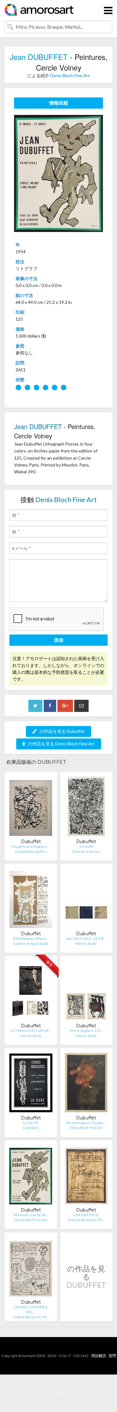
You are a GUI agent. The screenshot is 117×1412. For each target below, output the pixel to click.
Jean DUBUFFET (39, 56)
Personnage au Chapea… (86, 1122)
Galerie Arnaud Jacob (31, 943)
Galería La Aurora (86, 851)
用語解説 (98, 1355)
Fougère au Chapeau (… (31, 846)
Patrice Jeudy (86, 943)
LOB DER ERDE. (86, 1214)
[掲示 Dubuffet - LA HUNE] (30, 1084)
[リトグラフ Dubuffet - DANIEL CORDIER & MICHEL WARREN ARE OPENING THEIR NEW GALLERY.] (30, 1268)
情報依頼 (58, 103)
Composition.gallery (31, 851)
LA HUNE (31, 1122)
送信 (58, 640)
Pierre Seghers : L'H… (86, 1030)
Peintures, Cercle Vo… (30, 1214)
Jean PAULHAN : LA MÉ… (86, 938)
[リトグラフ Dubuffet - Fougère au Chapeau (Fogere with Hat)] (30, 807)
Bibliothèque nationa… (31, 938)
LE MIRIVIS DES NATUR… (31, 1030)
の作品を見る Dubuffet (62, 731)
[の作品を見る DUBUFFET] (86, 1314)
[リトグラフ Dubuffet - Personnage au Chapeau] (86, 1084)
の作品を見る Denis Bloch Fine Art (61, 743)
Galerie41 (30, 1127)
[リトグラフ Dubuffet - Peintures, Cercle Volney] (30, 1176)
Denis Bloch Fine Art (70, 75)
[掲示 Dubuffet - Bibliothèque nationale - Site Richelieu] (30, 899)
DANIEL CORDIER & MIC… (31, 1309)
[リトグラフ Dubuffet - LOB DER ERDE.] (86, 1176)
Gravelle (86, 846)
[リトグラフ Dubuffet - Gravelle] (86, 807)
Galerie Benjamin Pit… (86, 1219)
